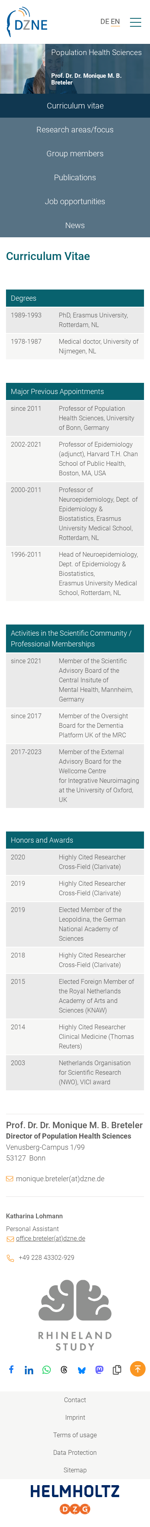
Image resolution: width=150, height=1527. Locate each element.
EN (115, 21)
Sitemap (75, 1470)
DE (104, 21)
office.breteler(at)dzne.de (50, 1238)
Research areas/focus (75, 129)
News (75, 225)
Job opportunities (75, 201)
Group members (75, 153)
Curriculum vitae (75, 105)
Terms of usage (75, 1435)
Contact (75, 1400)
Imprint (75, 1417)
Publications (75, 177)
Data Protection (75, 1452)
